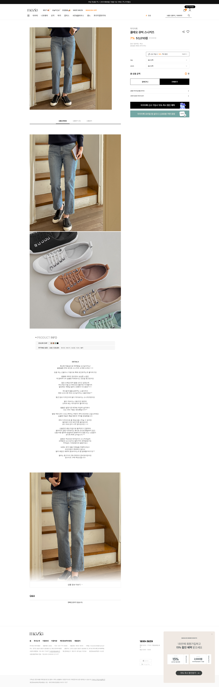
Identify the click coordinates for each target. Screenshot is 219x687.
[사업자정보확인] (54, 651)
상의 (52, 15)
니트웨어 (44, 15)
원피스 (66, 15)
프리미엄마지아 (100, 15)
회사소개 (37, 641)
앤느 (89, 15)
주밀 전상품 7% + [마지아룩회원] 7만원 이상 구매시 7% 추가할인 (109, 2)
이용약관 (54, 641)
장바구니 (145, 82)
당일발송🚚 (66, 10)
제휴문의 (77, 641)
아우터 (35, 15)
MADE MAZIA (78, 10)
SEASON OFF (91, 10)
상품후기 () (77, 121)
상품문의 (89, 121)
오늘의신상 (56, 10)
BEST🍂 (46, 10)
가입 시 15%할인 (190, 7)
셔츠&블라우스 (78, 15)
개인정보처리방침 (66, 641)
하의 (59, 15)
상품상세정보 (63, 121)
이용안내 (45, 641)
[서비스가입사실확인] (98, 680)
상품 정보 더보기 (74, 585)
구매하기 (174, 82)
